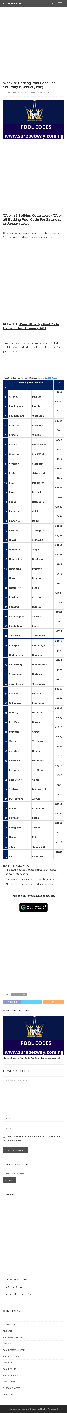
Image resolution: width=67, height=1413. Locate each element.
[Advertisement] (33, 42)
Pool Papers (9, 1363)
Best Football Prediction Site (17, 1294)
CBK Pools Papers (11, 1325)
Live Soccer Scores (13, 1287)
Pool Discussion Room (14, 1350)
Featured (7, 1331)
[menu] (60, 4)
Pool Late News (11, 1356)
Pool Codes (10, 92)
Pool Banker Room (12, 1337)
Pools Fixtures (10, 1375)
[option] (33, 1038)
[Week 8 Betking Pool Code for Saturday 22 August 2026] (33, 1035)
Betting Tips (9, 1318)
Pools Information (12, 1382)
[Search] (51, 3)
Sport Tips (8, 1394)
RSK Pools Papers (11, 1388)
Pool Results (9, 1369)
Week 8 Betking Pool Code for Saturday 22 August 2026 (31, 1058)
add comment (45, 92)
